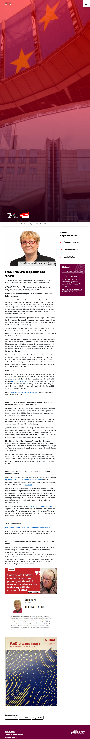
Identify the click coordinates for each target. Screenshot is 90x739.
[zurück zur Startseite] (18, 215)
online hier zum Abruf (38, 550)
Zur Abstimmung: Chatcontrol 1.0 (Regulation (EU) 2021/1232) (72, 274)
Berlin (7, 282)
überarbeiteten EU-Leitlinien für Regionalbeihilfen (24, 480)
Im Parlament (10, 731)
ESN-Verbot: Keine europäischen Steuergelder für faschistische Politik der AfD (72, 281)
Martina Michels (23, 224)
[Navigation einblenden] (86, 3)
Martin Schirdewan (71, 250)
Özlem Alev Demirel (71, 242)
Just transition (13, 282)
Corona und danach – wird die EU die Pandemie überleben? (27, 527)
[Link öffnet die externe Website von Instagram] (6, 3)
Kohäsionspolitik (12, 224)
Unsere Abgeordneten (14, 734)
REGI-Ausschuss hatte (21, 381)
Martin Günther (69, 257)
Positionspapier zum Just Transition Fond (24, 392)
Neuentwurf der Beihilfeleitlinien (42, 506)
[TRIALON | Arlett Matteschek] (31, 248)
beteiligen (28, 484)
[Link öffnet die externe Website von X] (9, 3)
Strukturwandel (44, 282)
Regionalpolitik (34, 224)
